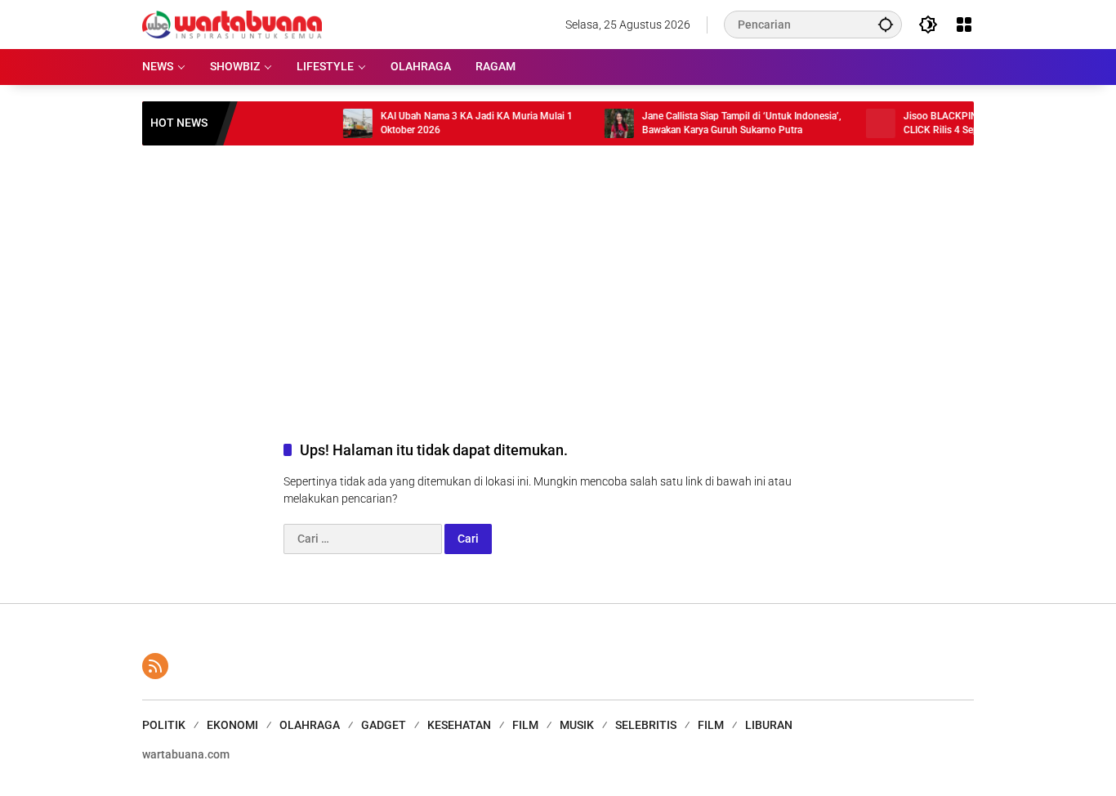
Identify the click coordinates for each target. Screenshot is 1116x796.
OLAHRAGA (309, 724)
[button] (885, 24)
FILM (525, 724)
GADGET (383, 724)
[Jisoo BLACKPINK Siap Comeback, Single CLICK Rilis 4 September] (867, 123)
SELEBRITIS (645, 724)
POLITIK (163, 724)
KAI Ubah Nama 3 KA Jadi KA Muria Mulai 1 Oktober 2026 (463, 123)
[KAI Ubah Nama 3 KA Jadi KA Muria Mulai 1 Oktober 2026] (344, 123)
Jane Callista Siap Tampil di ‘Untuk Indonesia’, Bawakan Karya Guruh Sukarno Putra (728, 123)
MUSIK (577, 724)
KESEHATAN (459, 724)
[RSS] (155, 666)
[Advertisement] (558, 276)
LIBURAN (768, 724)
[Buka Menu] (964, 24)
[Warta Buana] (232, 23)
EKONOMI (232, 724)
